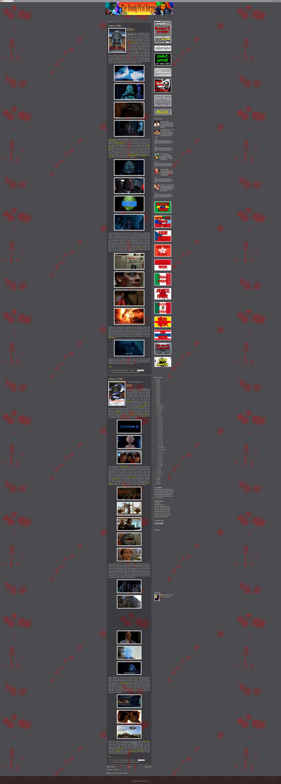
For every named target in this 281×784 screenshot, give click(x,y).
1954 (166, 506)
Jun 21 (159, 431)
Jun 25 (159, 423)
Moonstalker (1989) (164, 153)
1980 (155, 515)
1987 (158, 516)
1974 (155, 513)
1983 (163, 515)
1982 (161, 515)
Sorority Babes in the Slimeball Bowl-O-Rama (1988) (167, 130)
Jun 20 (159, 433)
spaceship (137, 372)
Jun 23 (159, 427)
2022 (157, 384)
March (158, 471)
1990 (166, 516)
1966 (166, 509)
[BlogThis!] (139, 370)
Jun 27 (159, 419)
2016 (157, 396)
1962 (155, 509)
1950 (155, 506)
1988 (161, 516)
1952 (161, 506)
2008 (157, 483)
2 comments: (132, 370)
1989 (163, 516)
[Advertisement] (129, 619)
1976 (161, 513)
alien (113, 372)
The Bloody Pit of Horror (167, 594)
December (159, 405)
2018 (157, 392)
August (158, 411)
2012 (157, 404)
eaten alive (116, 762)
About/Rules (157, 503)
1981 (158, 515)
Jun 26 (159, 421)
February (159, 473)
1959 (163, 508)
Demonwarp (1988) (164, 169)
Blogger (147, 781)
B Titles (156, 193)
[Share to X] (140, 370)
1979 (169, 513)
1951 (158, 506)
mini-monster (131, 372)
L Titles (156, 177)
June (158, 416)
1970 (161, 511)
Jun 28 (159, 417)
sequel (133, 762)
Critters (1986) (114, 25)
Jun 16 (159, 439)
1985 (169, 515)
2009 (157, 481)
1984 (166, 515)
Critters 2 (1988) (115, 378)
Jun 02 (159, 466)
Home (129, 766)
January (159, 475)
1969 (158, 511)
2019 (157, 390)
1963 (158, 509)
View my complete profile (165, 596)
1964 (161, 509)
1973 (169, 511)
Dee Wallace (123, 372)
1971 (163, 511)
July (158, 414)
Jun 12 (159, 452)
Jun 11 (159, 454)
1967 (169, 509)
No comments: (132, 760)
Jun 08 (159, 458)
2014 (157, 400)
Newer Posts (110, 766)
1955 (169, 506)
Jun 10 (159, 456)
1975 (158, 513)
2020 (157, 388)
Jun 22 (159, 429)
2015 (157, 398)
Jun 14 (159, 443)
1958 (161, 508)
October (159, 410)
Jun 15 (159, 442)
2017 (157, 394)
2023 (157, 382)
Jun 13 (159, 446)
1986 (155, 516)
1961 (169, 508)
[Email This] (138, 370)
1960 (166, 508)
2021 (157, 386)
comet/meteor (117, 372)
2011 (157, 477)
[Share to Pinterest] (143, 370)
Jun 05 (159, 464)
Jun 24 (159, 425)
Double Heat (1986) (164, 121)
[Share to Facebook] (142, 370)
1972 (166, 511)
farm (127, 372)
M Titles (156, 162)
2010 (157, 479)
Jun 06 (159, 462)
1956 (155, 508)
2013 (157, 402)
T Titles (156, 139)
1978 (166, 513)
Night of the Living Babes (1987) (167, 184)
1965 (163, 509)
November (159, 407)
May (158, 469)
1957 (158, 508)
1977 (163, 513)
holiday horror (122, 762)
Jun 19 (159, 435)
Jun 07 (159, 460)
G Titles (156, 146)
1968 (155, 511)
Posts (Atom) (115, 769)
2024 (157, 379)
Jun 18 (159, 437)
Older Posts (148, 766)
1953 (163, 506)
